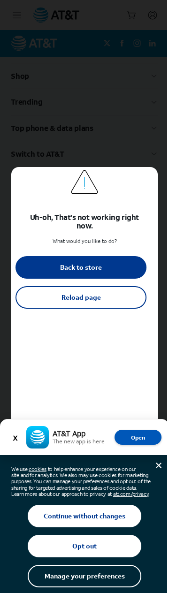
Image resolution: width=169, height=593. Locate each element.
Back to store (81, 267)
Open (138, 437)
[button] (84, 296)
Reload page (81, 297)
